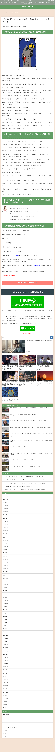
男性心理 (4, 733)
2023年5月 (5, 543)
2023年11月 (5, 524)
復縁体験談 (5, 730)
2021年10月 (5, 603)
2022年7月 (5, 575)
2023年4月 (5, 546)
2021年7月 (5, 613)
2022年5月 (5, 581)
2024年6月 (5, 502)
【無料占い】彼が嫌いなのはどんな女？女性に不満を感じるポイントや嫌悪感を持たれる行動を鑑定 (24, 489)
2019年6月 (5, 692)
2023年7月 (5, 537)
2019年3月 (5, 701)
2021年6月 (5, 616)
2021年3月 (5, 625)
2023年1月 (5, 556)
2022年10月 (5, 565)
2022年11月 (5, 562)
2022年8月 (5, 571)
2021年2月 (5, 628)
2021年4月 (5, 622)
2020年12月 (5, 635)
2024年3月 (5, 511)
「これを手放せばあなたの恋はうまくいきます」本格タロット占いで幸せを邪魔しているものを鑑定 (24, 483)
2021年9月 (5, 606)
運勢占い (4, 736)
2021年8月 (5, 609)
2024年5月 (5, 505)
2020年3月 (5, 663)
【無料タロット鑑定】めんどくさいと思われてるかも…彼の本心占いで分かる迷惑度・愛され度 (23, 476)
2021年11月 (5, 600)
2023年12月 (5, 521)
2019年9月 (5, 682)
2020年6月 (5, 654)
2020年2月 (5, 666)
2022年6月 (5, 578)
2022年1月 (5, 594)
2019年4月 (5, 698)
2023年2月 (5, 552)
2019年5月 (5, 695)
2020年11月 (5, 638)
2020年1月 (5, 669)
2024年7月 (5, 499)
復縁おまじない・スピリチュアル (10, 727)
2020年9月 (5, 644)
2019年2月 (5, 704)
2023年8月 (5, 533)
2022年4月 (5, 584)
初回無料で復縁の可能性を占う (27, 282)
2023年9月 (5, 530)
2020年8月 (5, 647)
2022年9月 (5, 568)
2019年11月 (5, 676)
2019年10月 (5, 679)
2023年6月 (5, 540)
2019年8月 (5, 685)
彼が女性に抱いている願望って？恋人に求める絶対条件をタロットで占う (18, 486)
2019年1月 (5, 707)
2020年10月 (5, 641)
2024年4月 (5, 508)
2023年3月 (5, 549)
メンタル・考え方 (6, 724)
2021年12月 (5, 597)
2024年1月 (5, 518)
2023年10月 (5, 527)
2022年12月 (5, 559)
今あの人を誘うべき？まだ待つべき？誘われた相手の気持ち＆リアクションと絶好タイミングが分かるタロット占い (27, 479)
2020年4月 (5, 660)
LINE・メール (6, 714)
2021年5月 (5, 619)
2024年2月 (5, 514)
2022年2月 (5, 590)
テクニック (5, 717)
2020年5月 (5, 657)
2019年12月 (5, 673)
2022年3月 (5, 587)
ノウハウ (4, 720)
